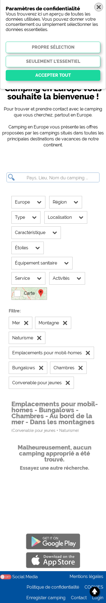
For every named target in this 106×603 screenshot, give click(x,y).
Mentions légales (86, 576)
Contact (79, 597)
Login (97, 597)
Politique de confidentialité (53, 587)
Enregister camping (46, 597)
